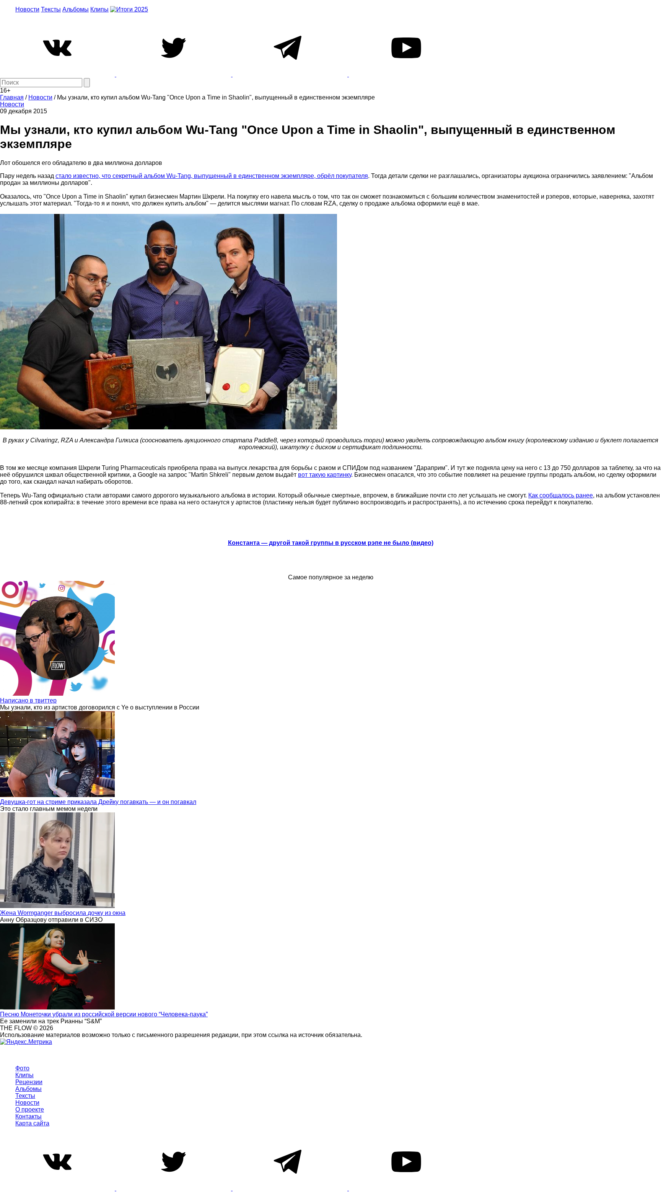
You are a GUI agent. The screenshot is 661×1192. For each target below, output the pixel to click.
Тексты (51, 9)
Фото (22, 1068)
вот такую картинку (324, 474)
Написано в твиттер (28, 700)
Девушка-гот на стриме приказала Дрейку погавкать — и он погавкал (98, 802)
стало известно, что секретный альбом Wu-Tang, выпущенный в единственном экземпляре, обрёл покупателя (211, 176)
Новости (27, 9)
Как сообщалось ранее (560, 495)
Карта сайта (32, 1123)
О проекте (29, 1109)
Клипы (99, 9)
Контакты (28, 1116)
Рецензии (28, 1082)
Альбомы (75, 9)
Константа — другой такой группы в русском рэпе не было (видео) (330, 543)
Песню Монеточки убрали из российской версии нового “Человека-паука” (104, 1014)
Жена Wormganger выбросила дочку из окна (62, 913)
